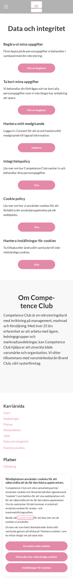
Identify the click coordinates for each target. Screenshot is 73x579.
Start (6, 413)
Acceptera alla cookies (36, 546)
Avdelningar (11, 418)
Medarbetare (12, 430)
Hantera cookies (14, 448)
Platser (8, 424)
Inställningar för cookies (36, 567)
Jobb (6, 436)
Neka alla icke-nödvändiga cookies (36, 556)
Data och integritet (16, 441)
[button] (36, 264)
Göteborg (9, 466)
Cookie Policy (25, 517)
